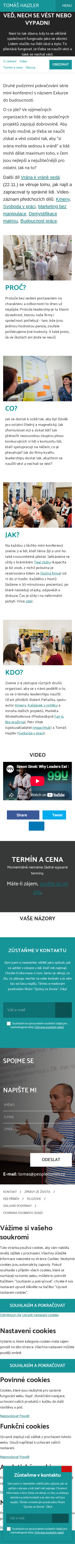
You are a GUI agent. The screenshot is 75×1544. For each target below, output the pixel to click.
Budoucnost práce (38, 220)
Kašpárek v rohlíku (43, 705)
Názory (30, 67)
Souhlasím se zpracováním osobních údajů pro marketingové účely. (38, 1025)
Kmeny (63, 199)
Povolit (24, 1416)
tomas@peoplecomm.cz (41, 1174)
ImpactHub (41, 728)
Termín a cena (12, 67)
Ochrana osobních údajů (49, 1027)
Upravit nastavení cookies (40, 1315)
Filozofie (34, 1199)
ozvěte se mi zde (50, 888)
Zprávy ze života (37, 1192)
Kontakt (10, 1192)
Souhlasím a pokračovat (37, 1305)
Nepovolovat (9, 1416)
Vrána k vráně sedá (40, 177)
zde (29, 601)
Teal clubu (42, 562)
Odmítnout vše (10, 1315)
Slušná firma (50, 573)
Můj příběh (11, 1199)
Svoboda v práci (19, 206)
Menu (66, 6)
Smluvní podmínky (17, 1206)
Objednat (60, 64)
